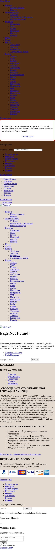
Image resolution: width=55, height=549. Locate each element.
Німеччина (15, 84)
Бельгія (13, 70)
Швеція (13, 114)
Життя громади (12, 12)
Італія (12, 79)
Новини (8, 5)
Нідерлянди (15, 86)
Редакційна (15, 49)
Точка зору (15, 45)
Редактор (12, 374)
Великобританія (17, 75)
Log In (3, 543)
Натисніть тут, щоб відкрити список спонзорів (20, 454)
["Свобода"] (5, 205)
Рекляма (8, 163)
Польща (13, 95)
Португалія (15, 93)
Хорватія (14, 109)
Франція (14, 107)
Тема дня (14, 47)
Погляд (8, 42)
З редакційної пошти (19, 51)
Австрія (13, 65)
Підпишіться (5, 118)
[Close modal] (1, 523)
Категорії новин (7, 150)
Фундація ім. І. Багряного (21, 17)
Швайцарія (15, 111)
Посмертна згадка (18, 19)
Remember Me (9, 545)
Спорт (8, 40)
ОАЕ (12, 88)
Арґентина (15, 68)
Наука (7, 38)
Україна (13, 56)
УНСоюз (14, 15)
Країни (8, 54)
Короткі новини (17, 8)
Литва (13, 81)
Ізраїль (13, 77)
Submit (27, 508)
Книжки (8, 170)
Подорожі (14, 31)
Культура (9, 21)
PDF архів (9, 156)
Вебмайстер (13, 383)
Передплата (10, 161)
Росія (12, 98)
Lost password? (6, 548)
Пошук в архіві (11, 159)
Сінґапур (14, 102)
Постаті (13, 33)
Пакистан (14, 91)
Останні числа (11, 154)
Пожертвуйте (27, 136)
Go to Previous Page (13, 353)
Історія (13, 28)
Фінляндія (14, 104)
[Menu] (1, 208)
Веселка (8, 168)
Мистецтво (15, 24)
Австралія (14, 63)
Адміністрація (14, 376)
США (12, 58)
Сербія (13, 100)
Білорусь (14, 72)
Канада (13, 61)
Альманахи (10, 166)
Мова (12, 26)
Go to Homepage (12, 355)
